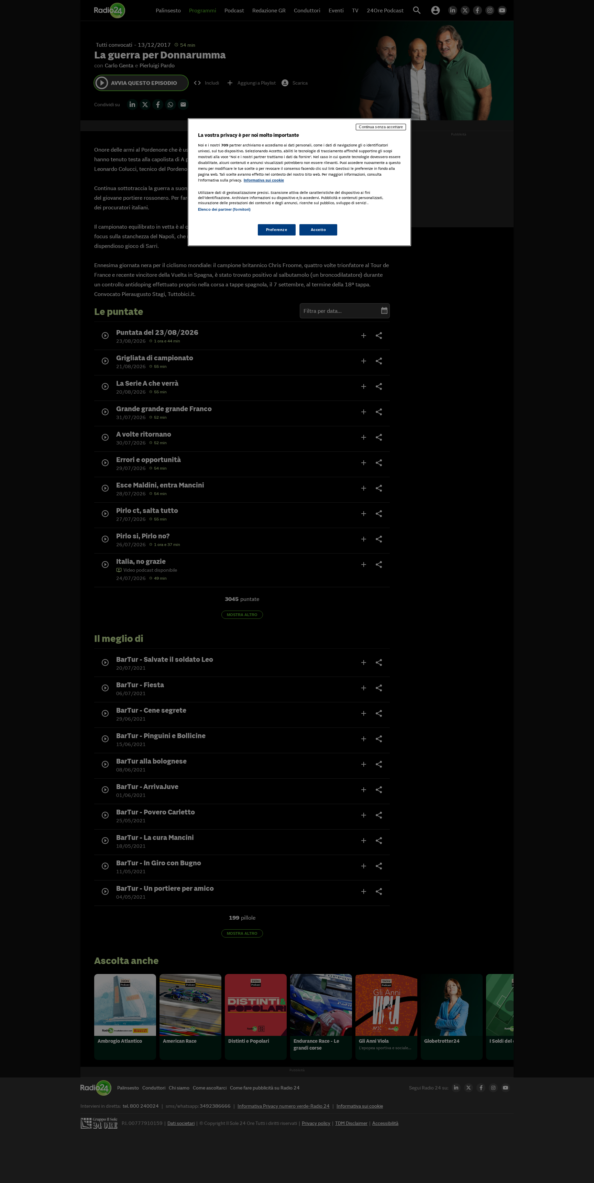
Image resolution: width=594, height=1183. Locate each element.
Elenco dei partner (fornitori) (224, 209)
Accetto (318, 230)
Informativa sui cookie (264, 180)
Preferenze (276, 230)
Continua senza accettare (381, 127)
